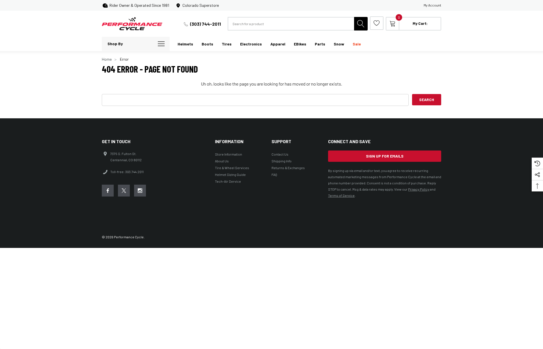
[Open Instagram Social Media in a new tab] (140, 191)
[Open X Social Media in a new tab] (124, 191)
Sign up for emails (385, 156)
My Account (432, 5)
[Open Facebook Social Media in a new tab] (108, 191)
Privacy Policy (418, 189)
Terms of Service (341, 195)
